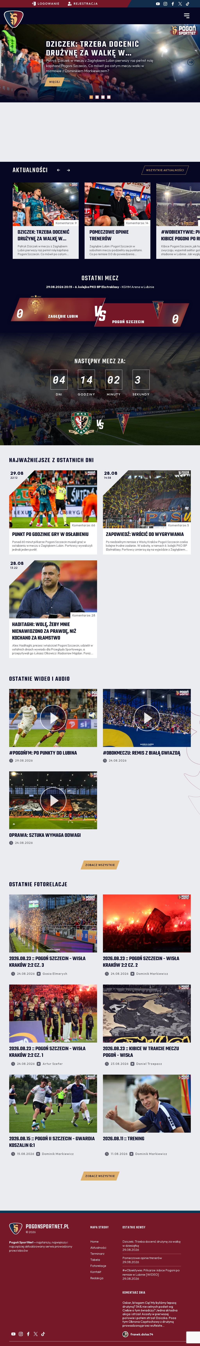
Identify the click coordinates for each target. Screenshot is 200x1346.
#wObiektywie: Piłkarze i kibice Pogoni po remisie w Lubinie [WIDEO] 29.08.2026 (151, 1274)
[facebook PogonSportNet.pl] (173, 4)
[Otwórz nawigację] (187, 16)
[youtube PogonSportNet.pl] (158, 4)
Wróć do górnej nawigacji (100, 1216)
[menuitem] (94, 1241)
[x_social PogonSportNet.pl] (180, 4)
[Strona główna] (13, 19)
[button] (9, 62)
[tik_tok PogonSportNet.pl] (187, 4)
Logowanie (49, 3)
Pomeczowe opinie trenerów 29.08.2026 (142, 1260)
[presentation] (59, 170)
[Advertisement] (100, 132)
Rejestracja (86, 3)
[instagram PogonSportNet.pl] (165, 4)
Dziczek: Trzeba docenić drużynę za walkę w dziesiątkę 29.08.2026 (151, 1246)
